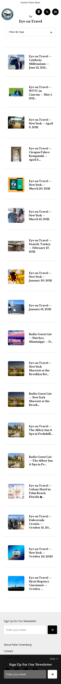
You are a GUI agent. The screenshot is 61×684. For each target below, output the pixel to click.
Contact (8, 651)
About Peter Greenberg (18, 644)
